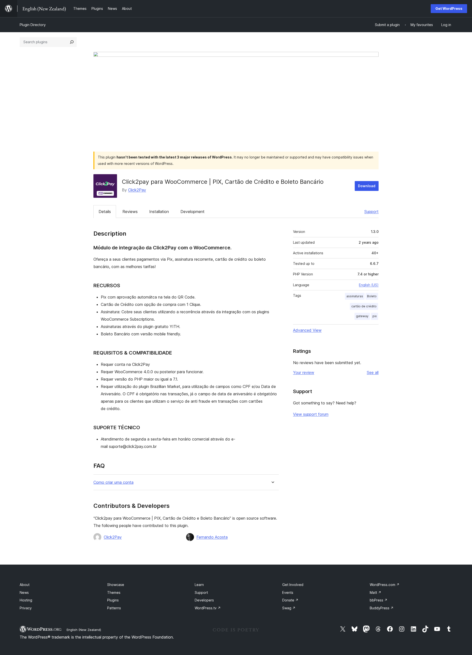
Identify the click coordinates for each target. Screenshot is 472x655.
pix (374, 316)
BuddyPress (382, 608)
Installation (159, 211)
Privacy (26, 608)
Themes (113, 592)
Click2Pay (137, 189)
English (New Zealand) (84, 630)
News (24, 592)
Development (192, 211)
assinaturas (354, 296)
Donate (290, 600)
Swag (288, 608)
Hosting (26, 600)
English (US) (369, 285)
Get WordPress (448, 8)
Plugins (113, 600)
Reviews (130, 211)
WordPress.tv (208, 608)
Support (371, 211)
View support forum (310, 414)
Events (287, 592)
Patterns (114, 608)
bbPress (378, 600)
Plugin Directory (33, 25)
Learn (199, 585)
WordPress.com (384, 585)
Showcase (115, 585)
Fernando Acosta (212, 537)
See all (373, 372)
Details (105, 211)
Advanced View (307, 330)
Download (366, 186)
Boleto (372, 296)
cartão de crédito (364, 306)
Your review (303, 372)
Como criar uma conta (113, 482)
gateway (362, 316)
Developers (204, 600)
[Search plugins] (72, 42)
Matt (375, 592)
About (25, 585)
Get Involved (292, 585)
